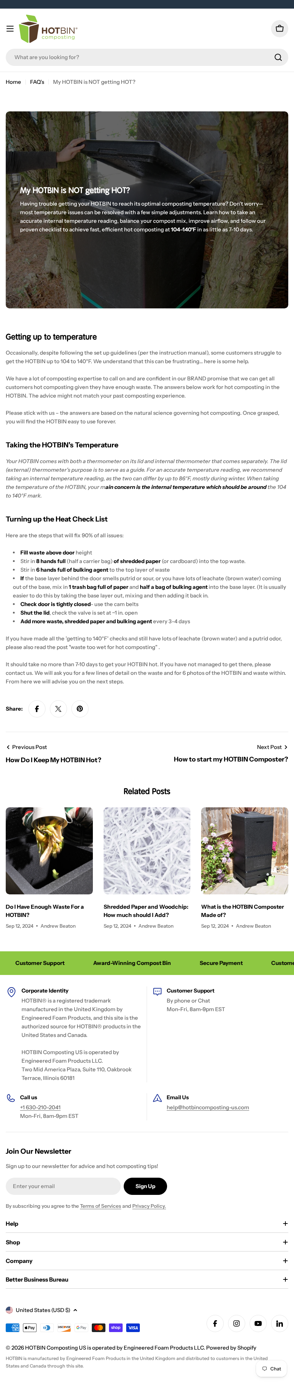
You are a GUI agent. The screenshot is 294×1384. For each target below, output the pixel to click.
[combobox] (147, 57)
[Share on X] (58, 708)
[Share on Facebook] (37, 708)
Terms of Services (100, 1206)
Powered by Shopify (231, 1347)
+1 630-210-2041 (40, 1107)
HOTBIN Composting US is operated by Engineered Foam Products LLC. (115, 1347)
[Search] (278, 57)
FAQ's (37, 81)
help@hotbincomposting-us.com (208, 1107)
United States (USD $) (43, 1310)
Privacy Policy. (149, 1206)
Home (13, 81)
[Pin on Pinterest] (80, 708)
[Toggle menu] (10, 28)
